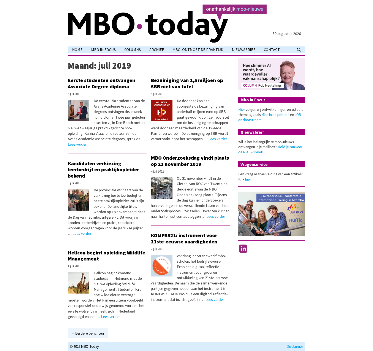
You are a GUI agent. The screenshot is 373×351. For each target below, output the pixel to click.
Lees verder (77, 144)
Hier (241, 109)
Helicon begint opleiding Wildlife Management (106, 255)
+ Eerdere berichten (88, 333)
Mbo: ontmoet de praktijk (197, 49)
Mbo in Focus (103, 49)
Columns (132, 49)
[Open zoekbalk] (299, 49)
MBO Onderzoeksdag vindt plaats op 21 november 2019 (190, 160)
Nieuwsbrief (243, 49)
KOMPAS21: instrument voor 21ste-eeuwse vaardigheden (184, 238)
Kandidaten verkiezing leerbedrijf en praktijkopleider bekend (103, 169)
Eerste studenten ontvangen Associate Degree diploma (101, 83)
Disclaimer (295, 346)
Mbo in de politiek (275, 114)
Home (77, 49)
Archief (156, 49)
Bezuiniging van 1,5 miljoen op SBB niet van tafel (187, 83)
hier (248, 179)
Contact (272, 49)
